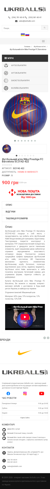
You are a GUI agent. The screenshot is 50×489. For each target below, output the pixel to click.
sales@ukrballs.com (27, 21)
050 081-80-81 (12, 462)
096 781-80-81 (12, 460)
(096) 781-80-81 (18, 17)
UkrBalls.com (34, 477)
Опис (9, 204)
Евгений (10, 433)
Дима (9, 429)
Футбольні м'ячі (40, 46)
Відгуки (10, 211)
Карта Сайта (25, 418)
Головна (27, 46)
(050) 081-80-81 (35, 17)
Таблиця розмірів (17, 218)
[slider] (7, 165)
